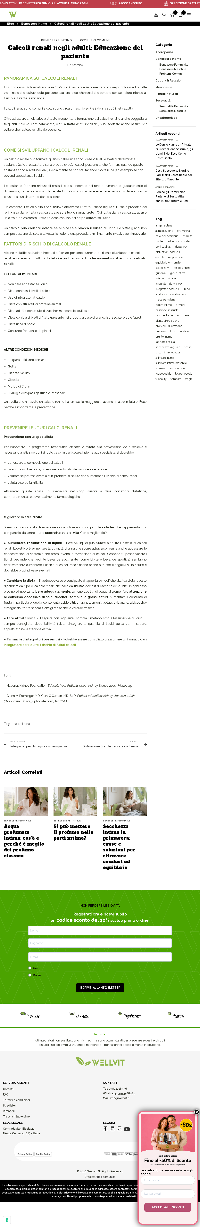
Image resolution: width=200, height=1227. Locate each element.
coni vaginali (163, 246)
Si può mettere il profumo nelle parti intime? (73, 832)
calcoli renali (22, 724)
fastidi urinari (182, 267)
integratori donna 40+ (168, 283)
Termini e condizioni (16, 1100)
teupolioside (163, 373)
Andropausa (164, 52)
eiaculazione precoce (169, 257)
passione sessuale (167, 310)
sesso (188, 347)
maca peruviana (165, 299)
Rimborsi (9, 1111)
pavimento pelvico (167, 315)
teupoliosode (183, 373)
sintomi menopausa (167, 352)
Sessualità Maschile (172, 110)
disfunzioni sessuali (167, 252)
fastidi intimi (162, 267)
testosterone (177, 368)
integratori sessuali (167, 289)
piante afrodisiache (167, 320)
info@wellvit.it (119, 1098)
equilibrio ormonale (167, 262)
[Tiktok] (119, 1128)
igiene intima (177, 273)
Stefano (75, 65)
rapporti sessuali (165, 341)
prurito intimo (163, 336)
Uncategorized (166, 118)
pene (186, 315)
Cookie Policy (43, 1154)
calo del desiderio (167, 236)
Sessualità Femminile (173, 106)
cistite (159, 241)
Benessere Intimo (34, 23)
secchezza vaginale (167, 347)
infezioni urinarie (165, 278)
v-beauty (161, 378)
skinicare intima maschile (171, 363)
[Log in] (156, 15)
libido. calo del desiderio (171, 294)
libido (186, 289)
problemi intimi (165, 331)
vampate (176, 378)
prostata (184, 331)
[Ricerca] (164, 15)
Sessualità (163, 100)
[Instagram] (112, 1128)
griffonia (160, 273)
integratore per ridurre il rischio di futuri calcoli (40, 645)
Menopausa (163, 87)
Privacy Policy (25, 1154)
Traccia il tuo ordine (16, 1116)
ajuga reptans (163, 225)
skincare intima (164, 357)
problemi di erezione (168, 326)
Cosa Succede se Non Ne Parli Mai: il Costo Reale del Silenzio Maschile (173, 175)
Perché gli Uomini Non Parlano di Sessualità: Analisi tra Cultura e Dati (171, 196)
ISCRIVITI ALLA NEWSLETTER (100, 987)
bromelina (183, 230)
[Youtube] (127, 1129)
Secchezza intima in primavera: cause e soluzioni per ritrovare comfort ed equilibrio (119, 846)
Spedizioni (10, 1105)
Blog (10, 23)
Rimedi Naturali (166, 94)
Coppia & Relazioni (169, 80)
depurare (181, 246)
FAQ (5, 1094)
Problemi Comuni (95, 40)
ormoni (180, 304)
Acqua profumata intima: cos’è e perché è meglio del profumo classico (24, 841)
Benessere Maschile (172, 69)
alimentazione (164, 230)
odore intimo (163, 304)
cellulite (187, 236)
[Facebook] (105, 1128)
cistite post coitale (178, 241)
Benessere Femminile (173, 64)
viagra (189, 378)
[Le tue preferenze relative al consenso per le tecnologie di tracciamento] (7, 1220)
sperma (160, 368)
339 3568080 (126, 1093)
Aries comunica (105, 1176)
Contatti (8, 1089)
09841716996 (117, 1088)
